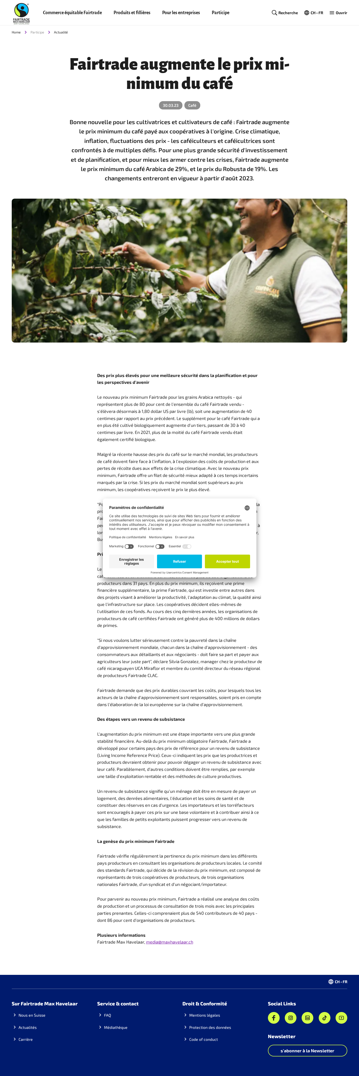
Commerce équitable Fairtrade (72, 12)
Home (16, 32)
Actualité (61, 32)
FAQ (107, 1015)
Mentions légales (204, 1015)
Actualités (28, 1027)
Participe (220, 12)
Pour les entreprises (181, 12)
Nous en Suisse (32, 1015)
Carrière (26, 1039)
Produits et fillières (132, 12)
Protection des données (210, 1027)
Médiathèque (115, 1027)
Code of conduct (203, 1039)
